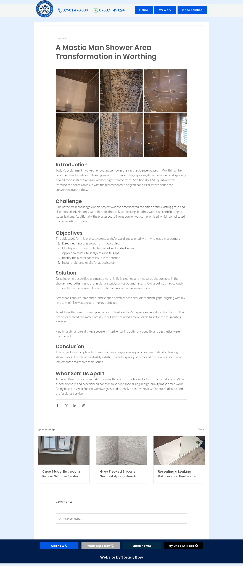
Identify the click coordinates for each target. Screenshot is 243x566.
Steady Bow (132, 557)
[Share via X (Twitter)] (66, 405)
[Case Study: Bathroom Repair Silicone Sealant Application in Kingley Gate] (63, 450)
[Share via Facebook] (57, 405)
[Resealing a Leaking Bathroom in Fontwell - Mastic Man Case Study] (179, 450)
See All (201, 429)
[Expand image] (77, 90)
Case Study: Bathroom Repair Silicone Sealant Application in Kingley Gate (61, 474)
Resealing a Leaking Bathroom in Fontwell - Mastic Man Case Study (177, 474)
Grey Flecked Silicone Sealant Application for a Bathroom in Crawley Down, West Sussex (121, 474)
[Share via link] (83, 405)
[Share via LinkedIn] (74, 405)
